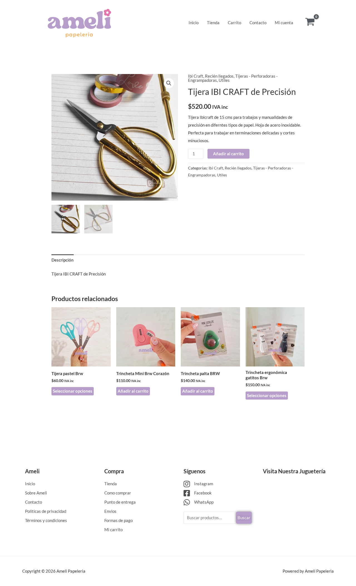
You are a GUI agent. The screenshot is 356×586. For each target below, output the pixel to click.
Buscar (244, 517)
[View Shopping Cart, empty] (310, 22)
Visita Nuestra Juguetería (294, 471)
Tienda (213, 22)
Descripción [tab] (62, 259)
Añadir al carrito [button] (133, 390)
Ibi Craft (195, 75)
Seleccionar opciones (72, 390)
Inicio (194, 22)
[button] (169, 83)
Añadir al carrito (228, 153)
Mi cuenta (284, 22)
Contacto (257, 22)
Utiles (224, 80)
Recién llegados (219, 75)
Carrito (234, 22)
